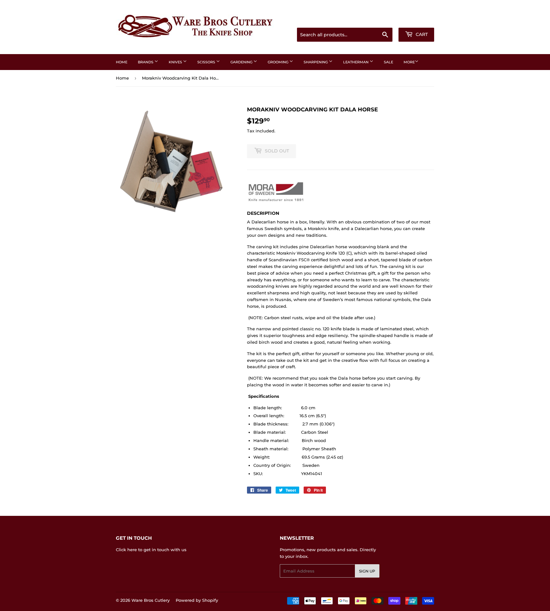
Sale (388, 62)
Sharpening (316, 62)
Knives (176, 62)
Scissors (206, 62)
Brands (146, 62)
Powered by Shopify (197, 600)
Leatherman (356, 62)
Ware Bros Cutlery (150, 600)
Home (121, 62)
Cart (421, 34)
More (409, 62)
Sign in (383, 20)
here (132, 549)
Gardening (241, 62)
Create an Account (416, 20)
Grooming (278, 62)
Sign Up (367, 571)
